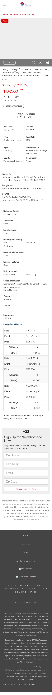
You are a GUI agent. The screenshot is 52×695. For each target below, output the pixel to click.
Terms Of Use (14, 585)
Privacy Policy (35, 585)
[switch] (33, 63)
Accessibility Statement (22, 589)
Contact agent (9, 63)
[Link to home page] (26, 4)
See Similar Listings (14, 106)
